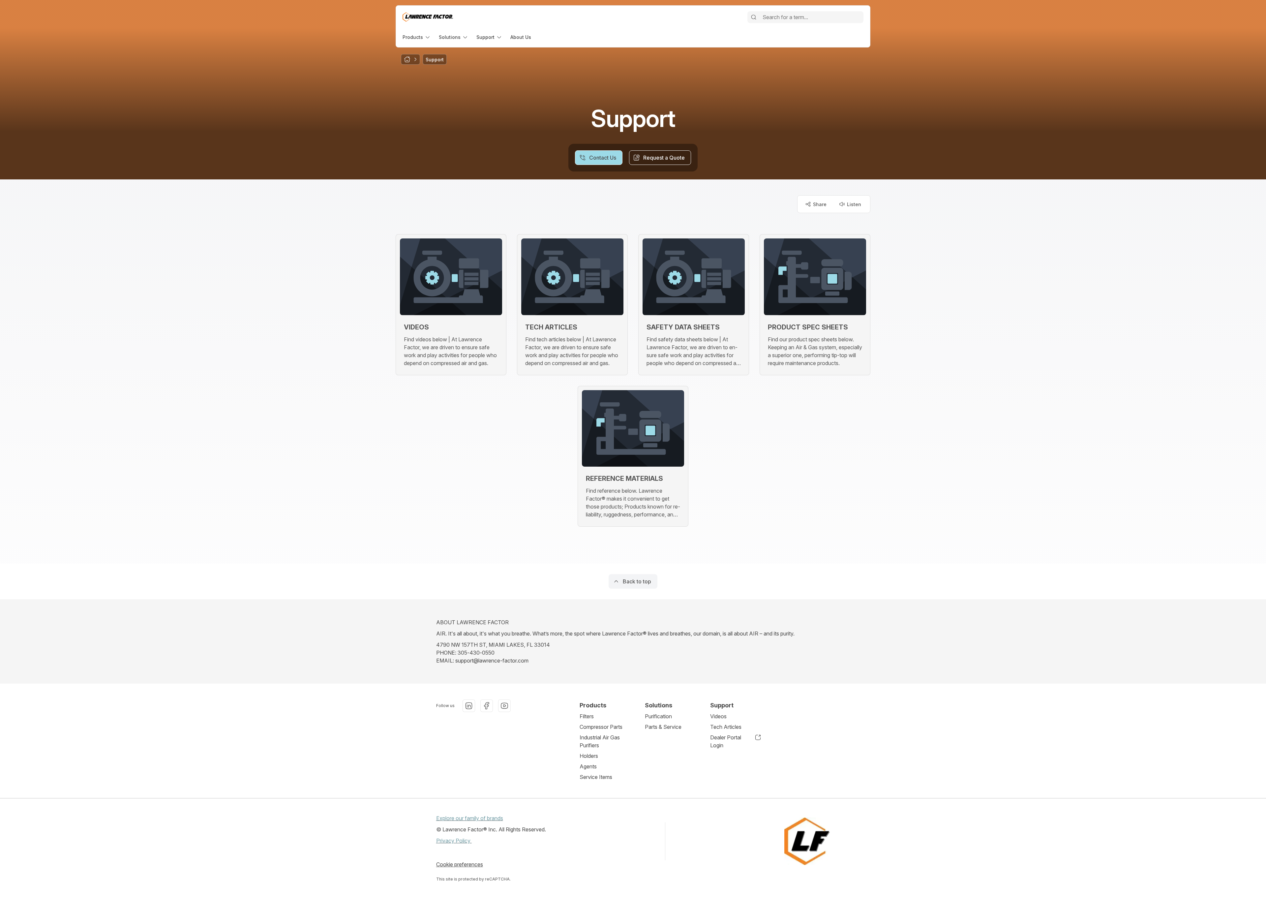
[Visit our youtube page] (504, 705)
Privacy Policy (454, 840)
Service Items (596, 777)
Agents (588, 766)
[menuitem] (417, 37)
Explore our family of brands (469, 818)
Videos (718, 716)
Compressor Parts (601, 727)
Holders (589, 756)
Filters (587, 716)
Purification (658, 716)
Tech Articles (725, 727)
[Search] (754, 17)
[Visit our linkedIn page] (469, 705)
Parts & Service (663, 727)
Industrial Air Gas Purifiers (600, 741)
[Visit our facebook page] (486, 705)
